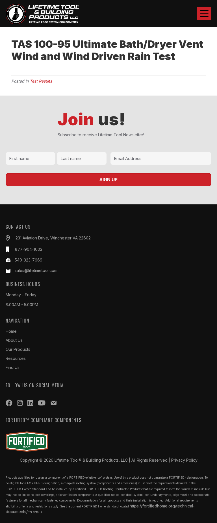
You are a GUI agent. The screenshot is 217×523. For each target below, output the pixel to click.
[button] (204, 13)
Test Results (41, 81)
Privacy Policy (184, 460)
